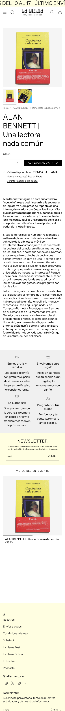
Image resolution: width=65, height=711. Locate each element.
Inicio (6, 107)
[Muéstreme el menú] (4, 12)
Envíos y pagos (12, 626)
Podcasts (8, 668)
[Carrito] (60, 12)
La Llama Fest (11, 647)
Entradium (9, 661)
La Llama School (13, 654)
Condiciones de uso (15, 633)
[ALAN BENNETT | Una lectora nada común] (32, 505)
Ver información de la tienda (22, 180)
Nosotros (8, 619)
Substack (8, 640)
